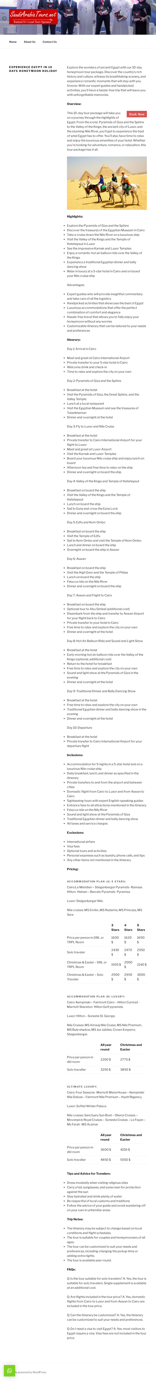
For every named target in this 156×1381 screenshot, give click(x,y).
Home (13, 41)
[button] (9, 1370)
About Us (29, 41)
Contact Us (50, 41)
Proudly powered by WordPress (27, 1372)
